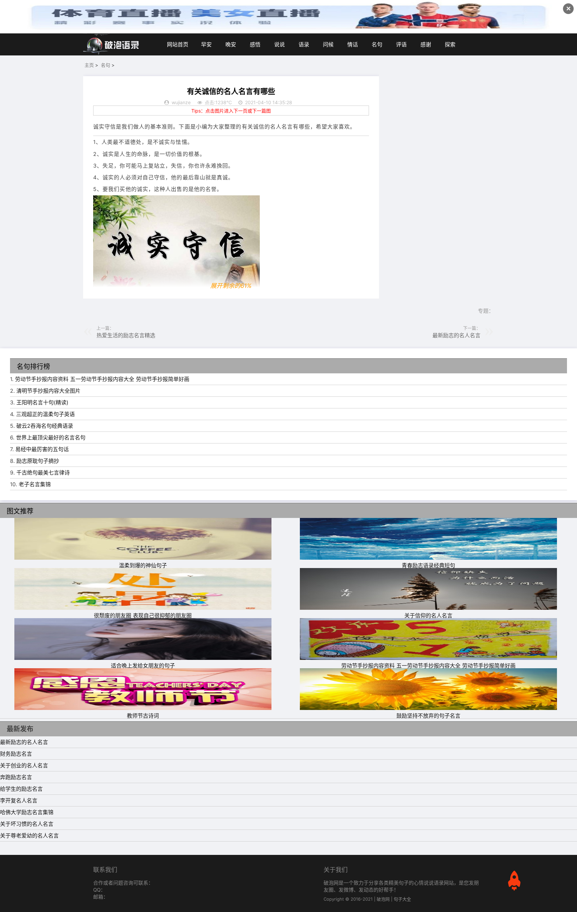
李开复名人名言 (18, 800)
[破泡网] (111, 44)
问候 (328, 44)
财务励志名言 (16, 753)
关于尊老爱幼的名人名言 (29, 835)
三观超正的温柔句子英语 (45, 414)
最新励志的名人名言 (456, 335)
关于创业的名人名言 (24, 765)
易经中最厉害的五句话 (42, 449)
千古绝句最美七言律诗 (43, 472)
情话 (352, 44)
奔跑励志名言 (16, 777)
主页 (89, 65)
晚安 (230, 44)
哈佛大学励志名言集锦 (26, 812)
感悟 (255, 44)
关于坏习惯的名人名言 (26, 823)
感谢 (425, 44)
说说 (279, 44)
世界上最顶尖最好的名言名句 (50, 437)
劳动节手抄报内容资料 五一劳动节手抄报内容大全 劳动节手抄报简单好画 (102, 379)
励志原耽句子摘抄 (37, 461)
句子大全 (402, 899)
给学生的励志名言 (21, 788)
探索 (450, 44)
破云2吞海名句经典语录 (44, 425)
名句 (377, 44)
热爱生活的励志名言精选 (126, 335)
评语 (401, 44)
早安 (206, 44)
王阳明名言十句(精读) (42, 402)
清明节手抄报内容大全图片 (48, 390)
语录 (304, 44)
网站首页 (177, 44)
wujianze (181, 102)
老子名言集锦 (35, 484)
